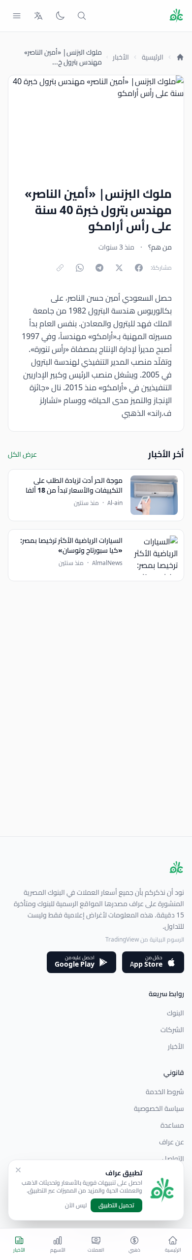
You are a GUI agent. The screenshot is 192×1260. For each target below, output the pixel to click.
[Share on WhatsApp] (80, 268)
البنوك (175, 1013)
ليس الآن (76, 1205)
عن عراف (171, 1141)
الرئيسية (152, 57)
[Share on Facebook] (139, 268)
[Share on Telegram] (99, 268)
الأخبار (121, 57)
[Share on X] (119, 268)
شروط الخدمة (165, 1091)
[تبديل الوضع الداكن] (60, 16)
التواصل (173, 1158)
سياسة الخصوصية (159, 1108)
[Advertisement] (96, 740)
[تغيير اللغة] (38, 16)
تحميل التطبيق (116, 1205)
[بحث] (82, 16)
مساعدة (172, 1125)
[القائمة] (17, 16)
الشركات (172, 1029)
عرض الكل (22, 454)
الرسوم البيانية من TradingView (144, 939)
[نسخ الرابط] (60, 268)
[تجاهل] (18, 1170)
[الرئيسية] (180, 57)
